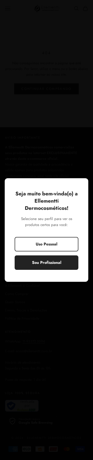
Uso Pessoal (46, 244)
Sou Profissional (46, 262)
